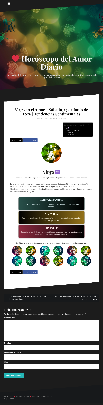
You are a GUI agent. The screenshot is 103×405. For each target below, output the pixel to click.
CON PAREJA (70, 134)
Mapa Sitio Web (9, 399)
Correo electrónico (12, 352)
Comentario (9, 318)
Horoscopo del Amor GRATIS (42, 396)
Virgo (64, 118)
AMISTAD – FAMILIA (73, 130)
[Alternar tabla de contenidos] (88, 125)
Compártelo (31, 140)
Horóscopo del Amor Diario (56, 62)
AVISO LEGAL (8, 396)
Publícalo (17, 140)
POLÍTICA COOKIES (22, 396)
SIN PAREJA (70, 132)
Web (6, 362)
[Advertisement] (51, 34)
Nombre (8, 343)
